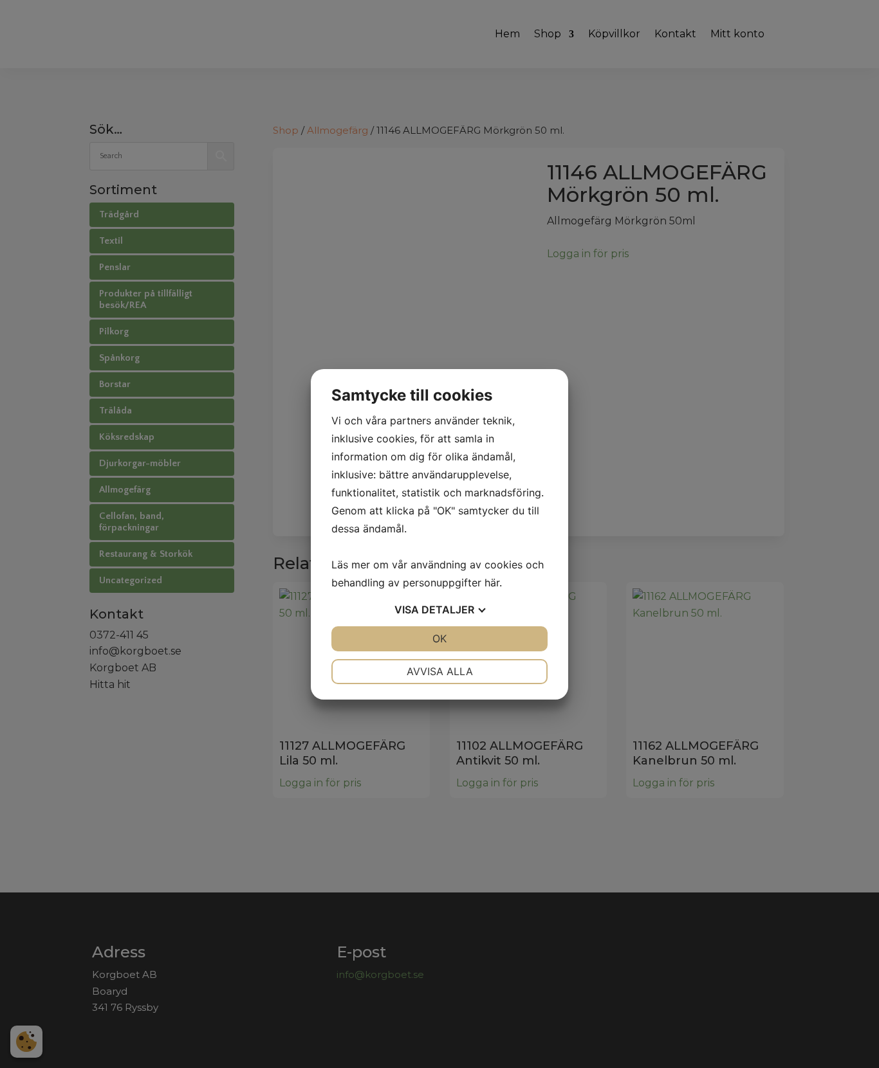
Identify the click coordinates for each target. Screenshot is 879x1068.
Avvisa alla (440, 671)
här (492, 582)
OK (439, 638)
